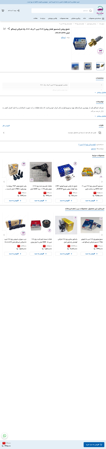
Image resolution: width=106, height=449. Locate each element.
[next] (4, 182)
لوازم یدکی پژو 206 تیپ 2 (65, 24)
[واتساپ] (4, 436)
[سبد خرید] (3, 10)
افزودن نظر (6, 126)
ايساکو (63, 37)
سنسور (93, 149)
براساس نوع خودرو (91, 24)
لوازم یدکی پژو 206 (79, 24)
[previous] (101, 182)
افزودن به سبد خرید (92, 445)
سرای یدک (101, 24)
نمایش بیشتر (101, 92)
